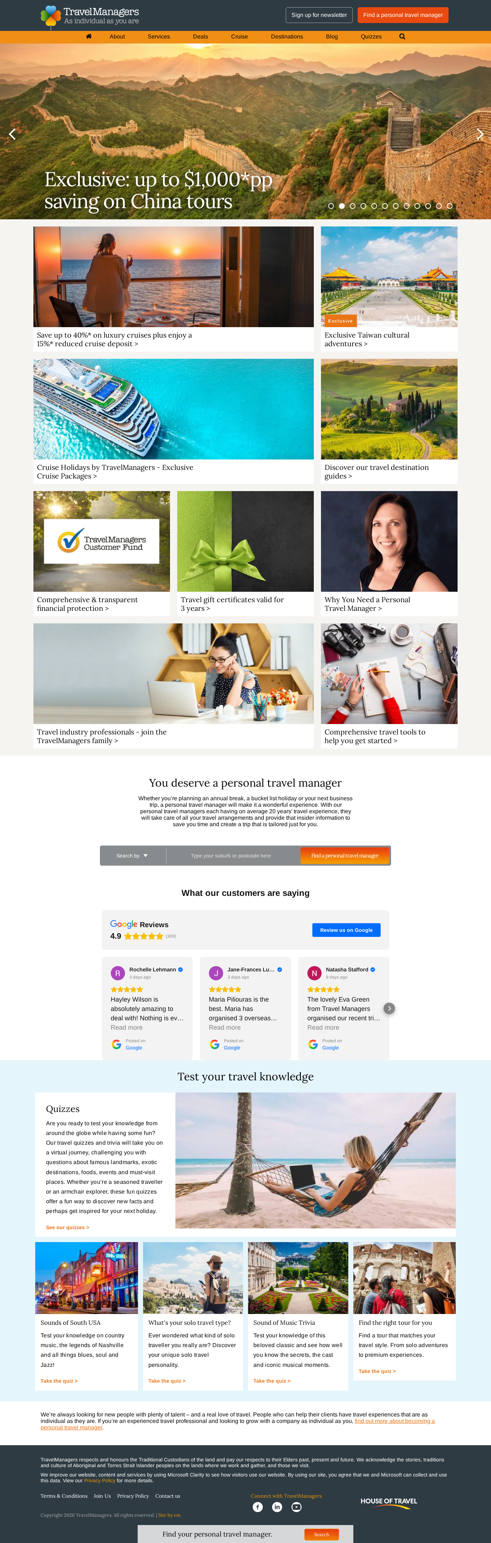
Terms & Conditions (64, 1496)
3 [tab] (357, 210)
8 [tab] (410, 210)
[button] (101, 1008)
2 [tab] (346, 210)
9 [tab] (421, 210)
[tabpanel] (245, 109)
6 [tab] (389, 210)
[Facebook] (260, 1506)
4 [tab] (367, 210)
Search (321, 1534)
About (117, 36)
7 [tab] (400, 210)
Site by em (169, 1515)
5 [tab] (378, 210)
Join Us (102, 1496)
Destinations (287, 36)
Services (159, 36)
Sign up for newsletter (319, 15)
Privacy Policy (99, 1480)
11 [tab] (443, 210)
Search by (128, 856)
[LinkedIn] (280, 1506)
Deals (200, 36)
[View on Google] (118, 973)
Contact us (167, 1496)
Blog (332, 36)
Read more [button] (127, 1027)
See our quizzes (66, 1227)
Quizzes (371, 36)
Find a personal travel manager (403, 15)
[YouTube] (299, 1506)
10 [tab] (432, 210)
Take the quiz (58, 1381)
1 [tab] (335, 210)
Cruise (239, 36)
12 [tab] (454, 210)
